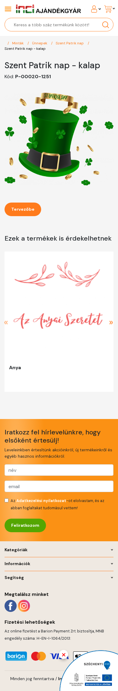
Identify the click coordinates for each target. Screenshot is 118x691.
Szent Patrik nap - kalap (25, 48)
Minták (18, 43)
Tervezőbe (22, 209)
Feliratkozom (25, 525)
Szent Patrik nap (70, 43)
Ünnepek (40, 43)
